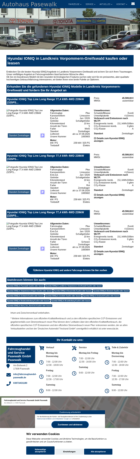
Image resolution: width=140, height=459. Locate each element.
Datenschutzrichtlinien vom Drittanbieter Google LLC (54, 419)
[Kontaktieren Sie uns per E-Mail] (133, 4)
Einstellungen (69, 451)
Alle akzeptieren (98, 451)
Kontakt (120, 4)
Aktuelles (105, 4)
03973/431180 (20, 383)
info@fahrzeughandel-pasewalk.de (24, 376)
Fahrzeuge (73, 4)
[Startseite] (29, 4)
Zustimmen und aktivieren (70, 425)
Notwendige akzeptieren (40, 450)
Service (89, 4)
